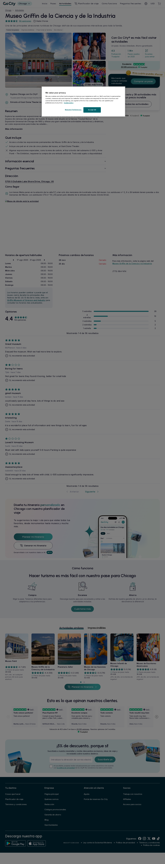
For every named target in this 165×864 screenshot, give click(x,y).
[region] (83, 101)
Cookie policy (68, 103)
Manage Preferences (73, 110)
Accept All (92, 110)
